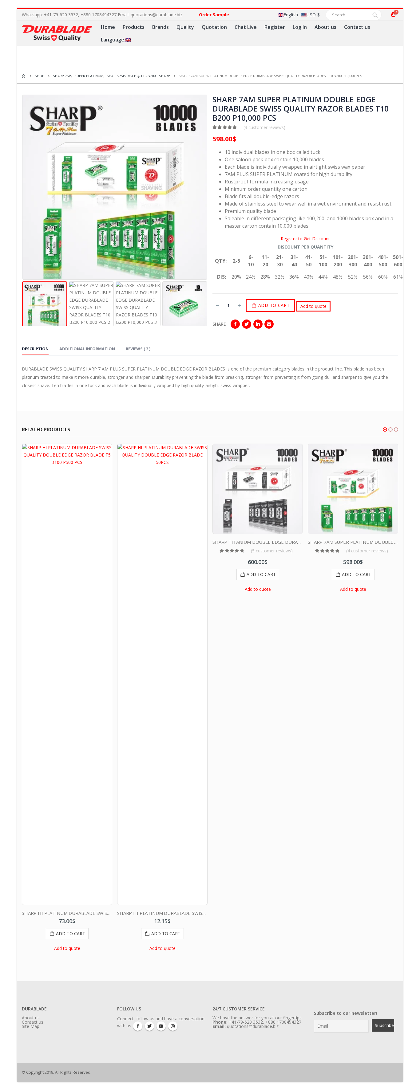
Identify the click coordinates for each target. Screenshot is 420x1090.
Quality (185, 27)
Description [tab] (35, 348)
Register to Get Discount (305, 238)
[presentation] (23, 187)
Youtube (161, 1026)
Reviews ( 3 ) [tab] (138, 348)
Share (219, 324)
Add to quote (313, 306)
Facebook (235, 324)
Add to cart (274, 305)
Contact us (357, 27)
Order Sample (214, 15)
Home (108, 27)
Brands (160, 27)
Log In (300, 27)
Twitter (246, 324)
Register (274, 27)
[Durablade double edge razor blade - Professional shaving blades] (57, 33)
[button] (385, 429)
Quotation (214, 27)
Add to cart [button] (70, 933)
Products (134, 27)
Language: (113, 39)
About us (325, 27)
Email (269, 324)
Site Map (30, 1026)
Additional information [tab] (87, 348)
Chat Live (246, 27)
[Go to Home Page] (24, 76)
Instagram (172, 1026)
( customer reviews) (264, 127)
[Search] (375, 15)
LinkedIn (258, 324)
